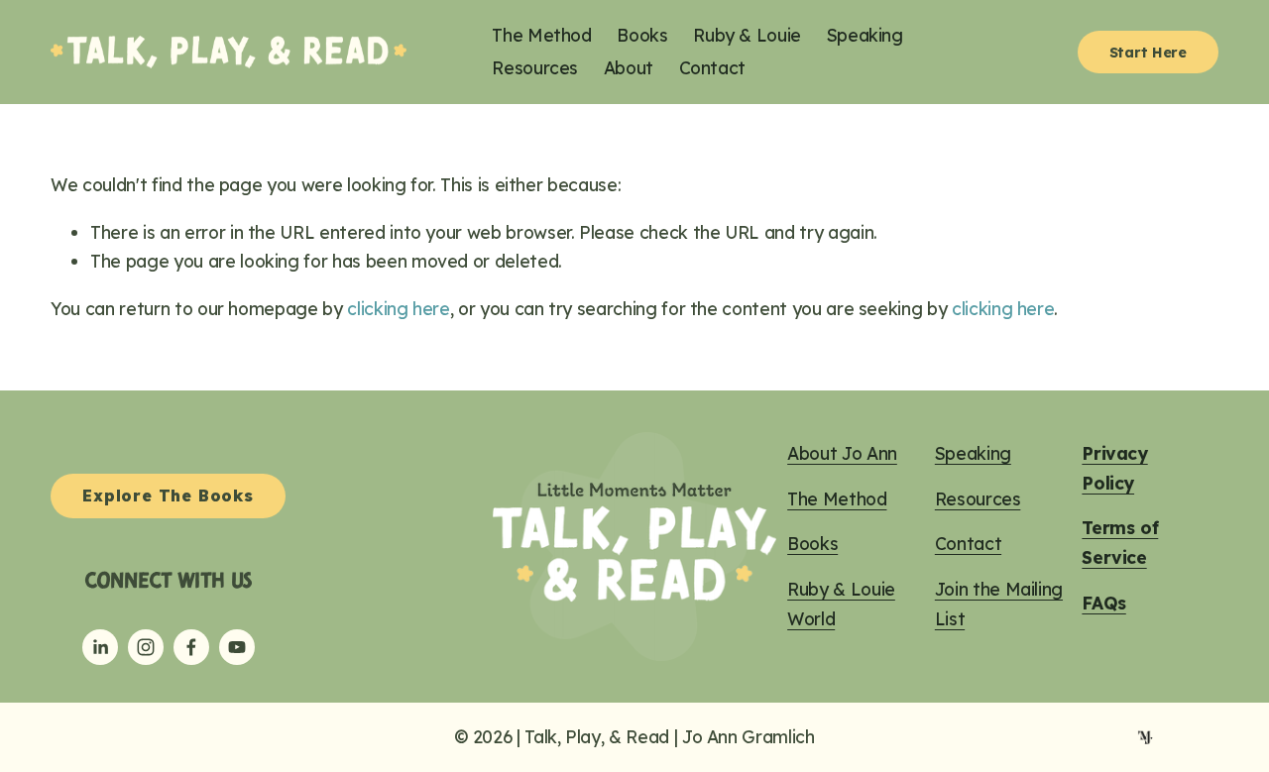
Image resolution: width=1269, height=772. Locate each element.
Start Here (1148, 52)
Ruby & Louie (747, 35)
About (628, 67)
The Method (542, 35)
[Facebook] (191, 647)
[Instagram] (146, 647)
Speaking (865, 35)
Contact (713, 67)
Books (642, 35)
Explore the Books (168, 495)
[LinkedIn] (100, 647)
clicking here (398, 308)
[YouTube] (237, 647)
